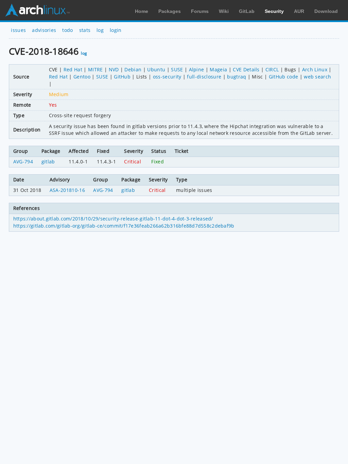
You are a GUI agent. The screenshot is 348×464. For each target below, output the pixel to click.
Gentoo (81, 76)
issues (18, 30)
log (100, 30)
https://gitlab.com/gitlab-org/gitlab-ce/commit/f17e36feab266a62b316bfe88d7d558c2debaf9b (123, 225)
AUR (299, 11)
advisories (44, 30)
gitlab (48, 161)
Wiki (224, 11)
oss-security (167, 76)
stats (85, 30)
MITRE (95, 69)
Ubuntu (156, 69)
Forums (200, 11)
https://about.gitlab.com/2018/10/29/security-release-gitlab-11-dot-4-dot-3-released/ (113, 218)
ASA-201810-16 (67, 190)
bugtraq (236, 76)
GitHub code (283, 76)
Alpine (196, 69)
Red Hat (73, 69)
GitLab (247, 11)
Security (274, 11)
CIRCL (272, 69)
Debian (132, 69)
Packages (169, 11)
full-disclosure (204, 76)
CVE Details (246, 69)
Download (326, 11)
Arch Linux (37, 10)
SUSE (177, 69)
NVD (114, 69)
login (116, 30)
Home (141, 11)
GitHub (122, 76)
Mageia (218, 69)
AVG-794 (23, 161)
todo (67, 30)
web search (317, 76)
